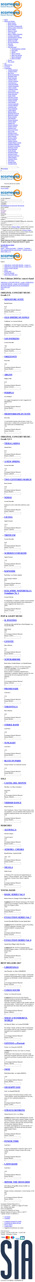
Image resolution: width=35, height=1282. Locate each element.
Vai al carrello (5, 188)
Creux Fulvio (11, 91)
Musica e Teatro (12, 31)
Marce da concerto (16, 55)
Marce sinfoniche (16, 57)
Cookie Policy (8, 1226)
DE (7, 168)
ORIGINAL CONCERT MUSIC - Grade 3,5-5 (17, 266)
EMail (3, 219)
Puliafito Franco (12, 133)
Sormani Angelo (12, 154)
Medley (13, 52)
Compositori (7, 68)
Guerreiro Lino (12, 107)
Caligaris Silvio (12, 79)
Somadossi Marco (13, 152)
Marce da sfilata (15, 58)
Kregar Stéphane (12, 108)
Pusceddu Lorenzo (13, 134)
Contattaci (7, 1218)
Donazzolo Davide (13, 92)
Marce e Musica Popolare (15, 34)
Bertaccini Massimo (13, 74)
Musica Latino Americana (15, 28)
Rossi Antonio (12, 139)
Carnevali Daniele (13, 84)
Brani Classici (12, 23)
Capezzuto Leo (12, 83)
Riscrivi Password (6, 225)
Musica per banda (11, 248)
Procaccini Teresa (13, 130)
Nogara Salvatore (13, 120)
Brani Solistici (12, 29)
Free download (12, 47)
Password (4, 202)
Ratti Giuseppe (12, 136)
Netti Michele (12, 118)
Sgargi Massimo (12, 149)
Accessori (7, 66)
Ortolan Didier (12, 121)
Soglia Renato (12, 151)
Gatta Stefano (12, 102)
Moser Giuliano (12, 117)
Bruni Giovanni (12, 78)
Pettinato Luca (12, 128)
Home (6, 19)
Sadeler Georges (12, 141)
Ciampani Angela (13, 89)
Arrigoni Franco (12, 71)
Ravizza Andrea (12, 138)
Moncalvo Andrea (13, 115)
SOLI (6, 270)
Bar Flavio (11, 73)
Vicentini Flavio (12, 164)
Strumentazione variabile (15, 37)
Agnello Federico (13, 70)
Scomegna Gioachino (14, 146)
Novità (10, 60)
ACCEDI (3, 204)
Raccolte (10, 44)
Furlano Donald (12, 100)
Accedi (3, 212)
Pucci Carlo (11, 131)
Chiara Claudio (12, 87)
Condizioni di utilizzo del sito (12, 1223)
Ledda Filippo (12, 110)
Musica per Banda (9, 21)
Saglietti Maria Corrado (14, 142)
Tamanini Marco (12, 159)
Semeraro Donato (13, 147)
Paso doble (14, 50)
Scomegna (27, 248)
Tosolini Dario (12, 162)
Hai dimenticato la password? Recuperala (12, 205)
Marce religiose (15, 53)
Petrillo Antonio (12, 126)
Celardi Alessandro (13, 86)
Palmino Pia (11, 123)
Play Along (11, 62)
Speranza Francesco (13, 155)
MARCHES (7, 271)
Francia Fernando (13, 99)
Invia (2, 238)
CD (5, 63)
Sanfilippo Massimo (13, 144)
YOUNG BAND (9, 273)
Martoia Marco (12, 112)
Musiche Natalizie (13, 39)
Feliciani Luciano (13, 97)
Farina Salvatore (12, 94)
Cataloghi (10, 45)
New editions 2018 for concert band (11, 250)
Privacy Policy (16, 227)
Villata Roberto (12, 157)
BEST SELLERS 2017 (11, 275)
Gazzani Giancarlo (13, 104)
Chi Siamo (7, 1217)
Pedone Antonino (13, 125)
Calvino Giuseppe (13, 81)
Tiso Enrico (11, 160)
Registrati (3, 210)
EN (3, 168)
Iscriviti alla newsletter (7, 245)
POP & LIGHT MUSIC (11, 268)
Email (3, 200)
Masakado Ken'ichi (13, 113)
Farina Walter (12, 96)
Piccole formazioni (13, 42)
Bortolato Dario (12, 76)
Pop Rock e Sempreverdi (15, 26)
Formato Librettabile (13, 36)
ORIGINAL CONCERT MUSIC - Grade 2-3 (17, 265)
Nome (3, 215)
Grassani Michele (13, 105)
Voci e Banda (12, 32)
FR (5, 168)
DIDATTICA (8, 65)
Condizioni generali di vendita (12, 1221)
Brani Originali (12, 24)
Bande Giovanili (12, 40)
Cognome (4, 217)
